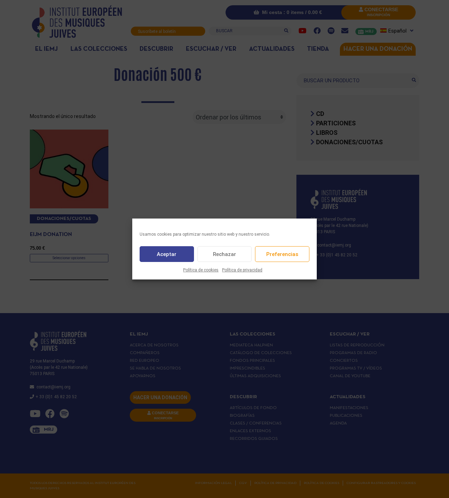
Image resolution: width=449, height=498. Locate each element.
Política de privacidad (242, 270)
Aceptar (166, 254)
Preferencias (282, 254)
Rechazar (224, 254)
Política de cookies (201, 270)
